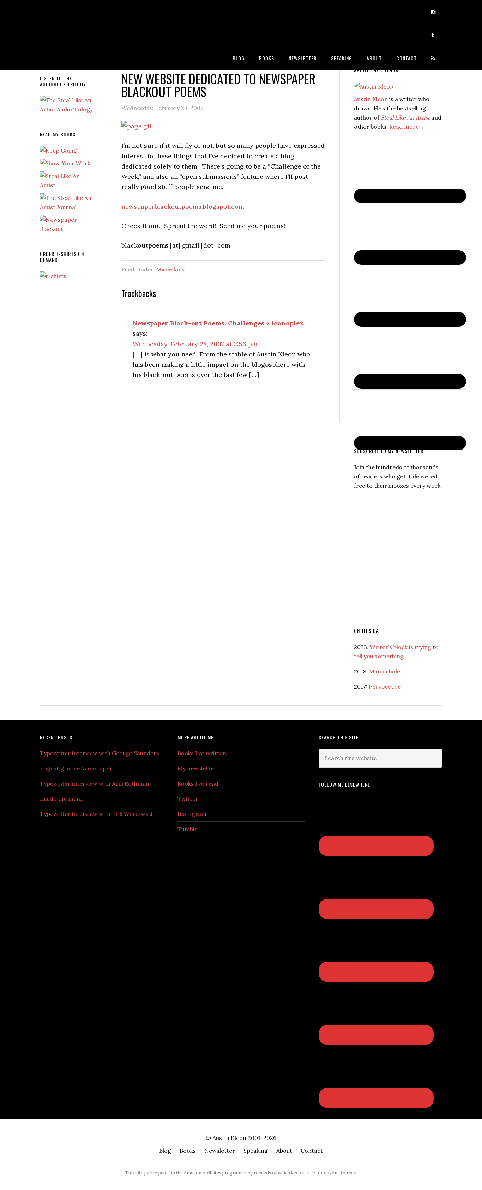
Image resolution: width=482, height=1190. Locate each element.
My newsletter (197, 768)
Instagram (191, 813)
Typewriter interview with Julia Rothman (94, 783)
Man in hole (384, 671)
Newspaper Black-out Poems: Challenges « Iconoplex (218, 323)
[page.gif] (136, 126)
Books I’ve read (197, 783)
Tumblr (187, 828)
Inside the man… (62, 798)
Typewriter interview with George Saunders (99, 753)
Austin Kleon (96, 11)
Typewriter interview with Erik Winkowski (96, 813)
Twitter (187, 798)
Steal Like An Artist (405, 117)
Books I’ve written (201, 753)
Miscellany (170, 269)
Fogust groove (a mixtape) (75, 768)
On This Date (369, 630)
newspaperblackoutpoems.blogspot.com (182, 206)
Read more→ (406, 126)
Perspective (385, 686)
